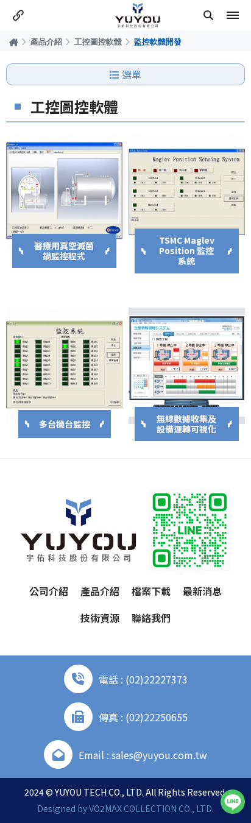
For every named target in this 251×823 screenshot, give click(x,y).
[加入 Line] (233, 801)
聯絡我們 (151, 617)
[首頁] (13, 42)
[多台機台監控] (64, 366)
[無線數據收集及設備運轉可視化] (187, 366)
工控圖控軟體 (98, 41)
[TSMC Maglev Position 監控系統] (187, 193)
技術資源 (99, 617)
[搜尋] (208, 15)
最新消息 (202, 591)
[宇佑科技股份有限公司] (137, 15)
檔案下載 (151, 591)
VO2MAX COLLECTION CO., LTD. (151, 808)
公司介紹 (48, 591)
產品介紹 (46, 41)
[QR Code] (190, 530)
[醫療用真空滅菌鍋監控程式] (64, 193)
